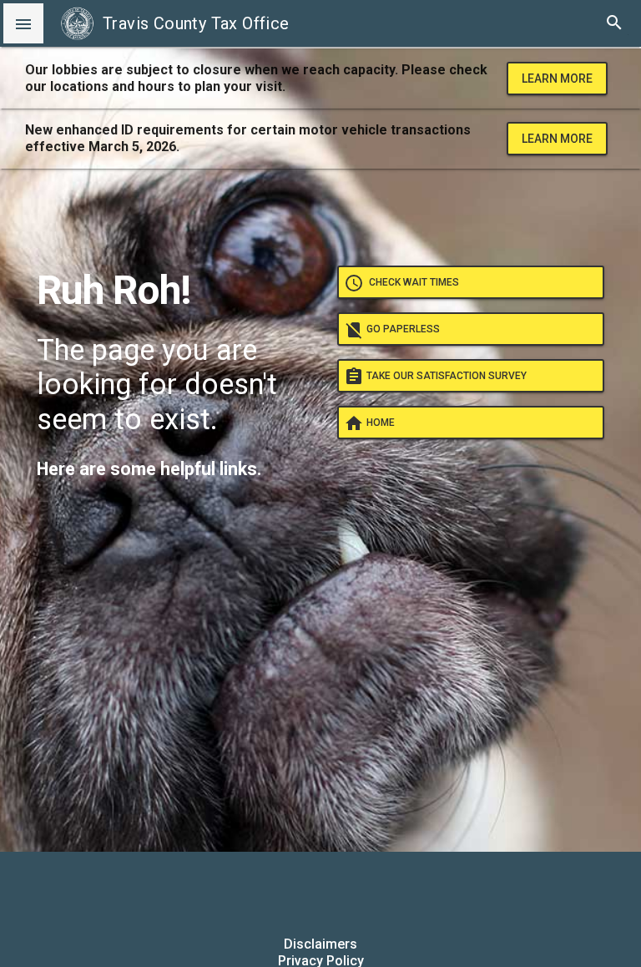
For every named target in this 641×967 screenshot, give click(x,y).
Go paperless (392, 330)
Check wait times (401, 283)
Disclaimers (320, 944)
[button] (23, 23)
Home (369, 423)
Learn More (557, 78)
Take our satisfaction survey (435, 377)
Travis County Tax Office (196, 23)
